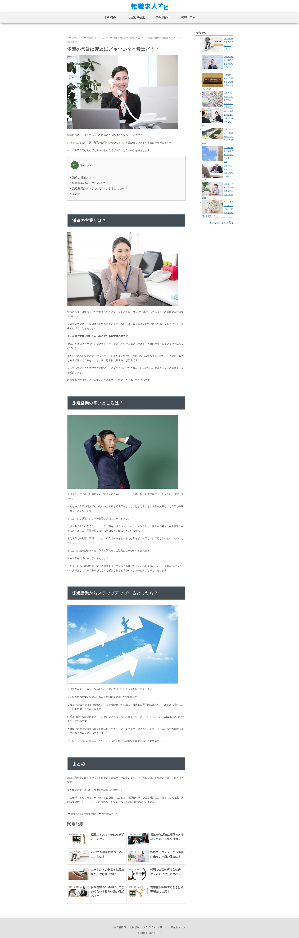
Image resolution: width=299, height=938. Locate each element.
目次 (82, 165)
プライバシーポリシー (155, 927)
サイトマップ (178, 927)
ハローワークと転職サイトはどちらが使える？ (228, 154)
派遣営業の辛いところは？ (88, 182)
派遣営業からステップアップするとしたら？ (100, 188)
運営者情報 (120, 927)
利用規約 (134, 927)
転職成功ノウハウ (110, 813)
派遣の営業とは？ (83, 177)
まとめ (76, 193)
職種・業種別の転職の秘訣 (83, 813)
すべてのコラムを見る (221, 222)
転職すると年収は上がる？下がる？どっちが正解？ (228, 100)
